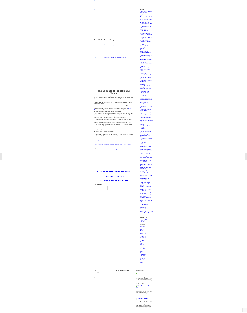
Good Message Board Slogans (146, 63)
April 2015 (142, 230)
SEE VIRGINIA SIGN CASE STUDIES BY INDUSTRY (114, 180)
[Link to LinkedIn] (150, 3)
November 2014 (143, 237)
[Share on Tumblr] (118, 188)
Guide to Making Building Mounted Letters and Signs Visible (145, 69)
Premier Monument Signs (145, 135)
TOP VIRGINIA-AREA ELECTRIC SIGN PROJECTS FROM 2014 (114, 172)
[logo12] (97, 3)
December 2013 (143, 252)
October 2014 (142, 239)
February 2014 (143, 250)
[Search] (143, 3)
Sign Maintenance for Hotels (145, 149)
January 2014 (142, 251)
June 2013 (142, 261)
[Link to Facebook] (148, 3)
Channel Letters (143, 29)
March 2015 (142, 232)
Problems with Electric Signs (145, 136)
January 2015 (142, 234)
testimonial (142, 221)
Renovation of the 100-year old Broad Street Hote (104, 138)
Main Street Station (98, 142)
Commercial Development (145, 33)
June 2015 (142, 228)
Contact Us (142, 44)
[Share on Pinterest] (109, 188)
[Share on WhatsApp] (105, 188)
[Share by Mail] (131, 188)
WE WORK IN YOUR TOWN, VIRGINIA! (113, 176)
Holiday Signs (103, 41)
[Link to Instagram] (152, 3)
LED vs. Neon (142, 116)
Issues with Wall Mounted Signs (146, 114)
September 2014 (143, 240)
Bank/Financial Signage (144, 22)
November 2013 (143, 254)
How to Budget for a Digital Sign (146, 99)
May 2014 (142, 246)
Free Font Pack (143, 62)
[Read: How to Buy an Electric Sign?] (137, 299)
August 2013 (142, 258)
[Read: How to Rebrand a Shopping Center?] (137, 286)
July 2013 (142, 259)
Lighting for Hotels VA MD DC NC (146, 118)
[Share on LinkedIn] (114, 188)
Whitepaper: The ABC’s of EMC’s (146, 211)
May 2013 (142, 262)
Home (141, 72)
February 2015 (143, 233)
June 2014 (142, 244)
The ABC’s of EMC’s (144, 163)
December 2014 (143, 236)
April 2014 (142, 247)
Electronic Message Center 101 (146, 55)
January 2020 (142, 226)
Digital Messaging (143, 219)
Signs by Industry (143, 156)
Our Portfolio (142, 128)
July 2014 (142, 243)
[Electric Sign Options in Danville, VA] (246, 156)
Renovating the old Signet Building (101, 140)
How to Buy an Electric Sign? (143, 298)
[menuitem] (110, 3)
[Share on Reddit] (127, 188)
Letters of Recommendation (145, 117)
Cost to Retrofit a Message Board (146, 45)
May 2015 (142, 229)
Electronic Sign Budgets (144, 58)
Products (142, 141)
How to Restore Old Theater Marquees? (145, 272)
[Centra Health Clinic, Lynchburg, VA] (114, 23)
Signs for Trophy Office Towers (146, 157)
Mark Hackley (109, 41)
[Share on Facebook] (96, 188)
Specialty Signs (143, 158)
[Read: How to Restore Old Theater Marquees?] (137, 273)
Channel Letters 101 (144, 30)
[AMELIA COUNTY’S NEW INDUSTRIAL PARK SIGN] (1, 156)
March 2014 (142, 248)
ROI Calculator (143, 143)
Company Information (144, 40)
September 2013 (143, 257)
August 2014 (142, 241)
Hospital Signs (143, 73)
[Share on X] (101, 188)
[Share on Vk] (123, 188)
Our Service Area (143, 130)
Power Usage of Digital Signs (145, 134)
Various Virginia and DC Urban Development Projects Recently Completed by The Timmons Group (112, 144)
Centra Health (102, 96)
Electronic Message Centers (145, 56)
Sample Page (142, 145)
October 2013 (142, 255)
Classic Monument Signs (145, 32)
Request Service (143, 142)
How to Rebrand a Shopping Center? (144, 285)
